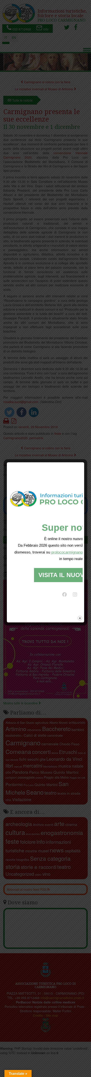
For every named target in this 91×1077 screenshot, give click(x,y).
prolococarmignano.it (68, 552)
